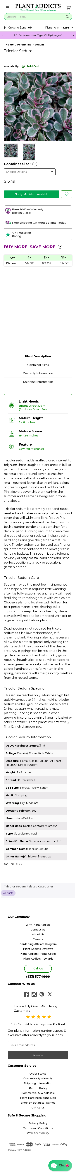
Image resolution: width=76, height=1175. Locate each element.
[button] (7, 7)
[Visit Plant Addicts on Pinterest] (41, 994)
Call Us (38, 968)
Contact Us (38, 929)
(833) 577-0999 (38, 976)
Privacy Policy (38, 1123)
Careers (38, 939)
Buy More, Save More (32, 246)
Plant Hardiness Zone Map (38, 1098)
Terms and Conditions (38, 1128)
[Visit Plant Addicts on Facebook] (26, 994)
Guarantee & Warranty (38, 1078)
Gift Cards (38, 1107)
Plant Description (38, 356)
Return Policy (38, 1088)
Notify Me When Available (31, 194)
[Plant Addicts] (38, 7)
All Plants (8, 893)
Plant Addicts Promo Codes (38, 953)
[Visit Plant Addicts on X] (49, 994)
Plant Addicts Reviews (38, 949)
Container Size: (20, 164)
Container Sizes (38, 365)
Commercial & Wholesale (38, 1093)
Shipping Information (38, 382)
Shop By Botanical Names (38, 1102)
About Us (38, 934)
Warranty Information (38, 373)
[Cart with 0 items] (68, 7)
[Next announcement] (73, 35)
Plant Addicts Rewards (38, 958)
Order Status (38, 1073)
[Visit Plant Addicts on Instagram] (34, 994)
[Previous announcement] (3, 35)
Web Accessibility (38, 1133)
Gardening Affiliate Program (38, 944)
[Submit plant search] (67, 16)
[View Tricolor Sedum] (11, 150)
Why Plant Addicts (38, 924)
